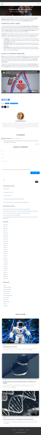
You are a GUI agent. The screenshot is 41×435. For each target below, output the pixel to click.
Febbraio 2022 (5, 259)
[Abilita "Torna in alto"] (39, 433)
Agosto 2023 (5, 245)
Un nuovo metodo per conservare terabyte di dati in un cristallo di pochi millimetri (16, 202)
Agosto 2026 (5, 224)
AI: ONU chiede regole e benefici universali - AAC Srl (11, 211)
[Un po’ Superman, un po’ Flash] (20, 330)
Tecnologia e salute (14, 103)
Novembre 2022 (5, 251)
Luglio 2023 (5, 247)
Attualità (7, 103)
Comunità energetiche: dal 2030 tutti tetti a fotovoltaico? (29, 211)
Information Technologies (7, 287)
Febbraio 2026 (5, 228)
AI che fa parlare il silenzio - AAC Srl (8, 209)
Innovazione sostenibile (6, 289)
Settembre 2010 (5, 278)
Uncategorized (5, 305)
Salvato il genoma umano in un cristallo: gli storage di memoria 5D (18, 419)
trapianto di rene (23, 36)
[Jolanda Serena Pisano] (20, 115)
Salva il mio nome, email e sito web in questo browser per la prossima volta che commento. (16, 169)
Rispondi (37, 144)
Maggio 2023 (5, 249)
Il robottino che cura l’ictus (7, 195)
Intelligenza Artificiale (6, 291)
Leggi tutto (30, 349)
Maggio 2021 (5, 274)
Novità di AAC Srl (6, 297)
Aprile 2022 (5, 257)
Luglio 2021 (5, 272)
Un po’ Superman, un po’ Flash (8, 192)
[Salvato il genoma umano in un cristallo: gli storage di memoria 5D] (20, 403)
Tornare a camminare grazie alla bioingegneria (23, 209)
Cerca (36, 181)
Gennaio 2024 (5, 239)
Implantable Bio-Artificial (8, 56)
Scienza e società (5, 299)
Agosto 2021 (5, 270)
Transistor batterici (6, 188)
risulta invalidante (21, 35)
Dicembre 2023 (5, 241)
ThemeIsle (24, 432)
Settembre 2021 (5, 268)
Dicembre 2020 (5, 276)
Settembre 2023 (5, 243)
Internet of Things (6, 293)
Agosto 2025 (5, 230)
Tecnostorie (5, 303)
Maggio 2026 (5, 226)
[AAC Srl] (3, 4)
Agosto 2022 (5, 253)
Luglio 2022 (5, 255)
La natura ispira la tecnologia (7, 295)
